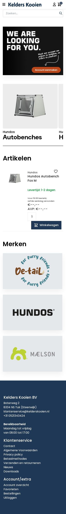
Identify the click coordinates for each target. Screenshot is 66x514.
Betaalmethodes (15, 459)
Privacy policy (13, 454)
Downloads (11, 471)
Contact (9, 446)
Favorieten (11, 489)
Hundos (32, 172)
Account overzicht (16, 485)
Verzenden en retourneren (22, 463)
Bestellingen (12, 493)
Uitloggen (10, 498)
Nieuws (8, 467)
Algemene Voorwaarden (20, 450)
